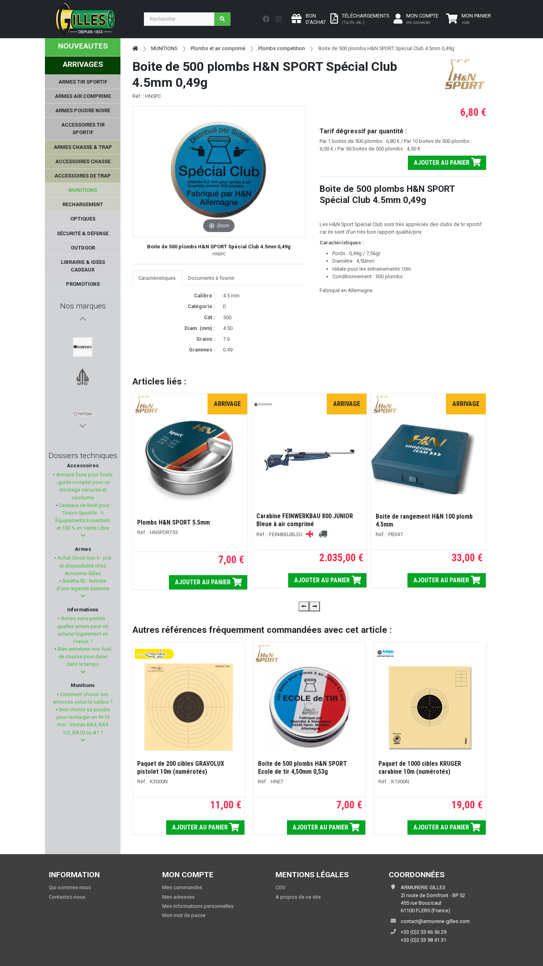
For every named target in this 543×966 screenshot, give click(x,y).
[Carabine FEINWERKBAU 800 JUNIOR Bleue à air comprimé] (309, 459)
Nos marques (83, 305)
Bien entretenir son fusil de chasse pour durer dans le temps (83, 656)
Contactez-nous (67, 897)
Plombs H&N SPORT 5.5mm (173, 522)
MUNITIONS (164, 48)
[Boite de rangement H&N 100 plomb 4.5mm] (428, 459)
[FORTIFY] (82, 333)
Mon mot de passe (184, 915)
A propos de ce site (298, 897)
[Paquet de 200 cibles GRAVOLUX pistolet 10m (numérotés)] (188, 707)
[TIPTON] (82, 372)
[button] (83, 536)
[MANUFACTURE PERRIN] (82, 410)
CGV (280, 887)
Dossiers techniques (82, 455)
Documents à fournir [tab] (211, 278)
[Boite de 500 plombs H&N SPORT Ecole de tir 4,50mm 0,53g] (309, 707)
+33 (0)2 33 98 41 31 (423, 940)
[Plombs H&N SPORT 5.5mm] (190, 460)
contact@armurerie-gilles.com (435, 921)
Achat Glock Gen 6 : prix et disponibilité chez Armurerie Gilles (83, 565)
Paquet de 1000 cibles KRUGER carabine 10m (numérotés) (419, 767)
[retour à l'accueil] (135, 48)
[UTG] (83, 353)
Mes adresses (178, 897)
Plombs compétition (281, 48)
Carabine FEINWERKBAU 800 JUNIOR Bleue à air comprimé (304, 520)
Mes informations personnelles (198, 906)
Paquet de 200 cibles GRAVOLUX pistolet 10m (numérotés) (180, 767)
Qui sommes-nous (70, 887)
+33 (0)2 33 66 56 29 (423, 932)
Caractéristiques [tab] (157, 278)
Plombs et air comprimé (218, 48)
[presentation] (304, 606)
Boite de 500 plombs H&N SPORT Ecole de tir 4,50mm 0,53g (302, 767)
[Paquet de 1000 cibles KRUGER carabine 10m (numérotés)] (429, 707)
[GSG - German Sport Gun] (83, 391)
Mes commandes (182, 887)
